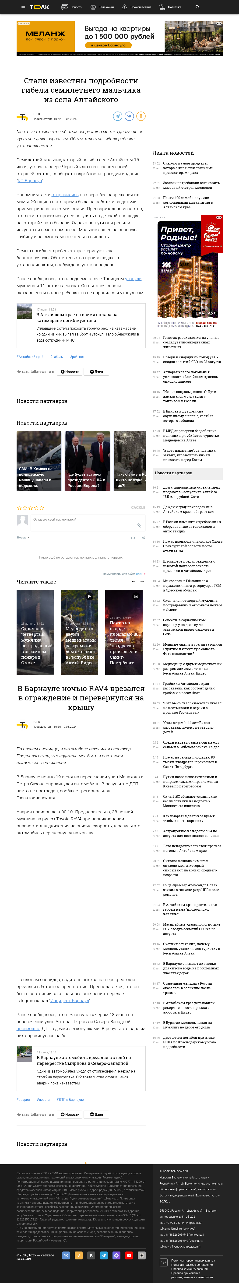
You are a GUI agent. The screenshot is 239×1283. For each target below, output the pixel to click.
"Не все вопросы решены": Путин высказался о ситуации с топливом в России (191, 396)
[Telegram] (117, 116)
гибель (56, 357)
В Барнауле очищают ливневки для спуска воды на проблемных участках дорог (191, 968)
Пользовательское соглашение (192, 1264)
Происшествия (140, 7)
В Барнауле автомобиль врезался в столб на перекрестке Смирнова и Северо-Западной (84, 1060)
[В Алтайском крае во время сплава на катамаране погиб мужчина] (24, 326)
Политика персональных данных (193, 1260)
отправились (65, 194)
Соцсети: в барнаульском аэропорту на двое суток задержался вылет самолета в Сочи (188, 627)
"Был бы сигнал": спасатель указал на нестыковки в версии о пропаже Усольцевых (192, 708)
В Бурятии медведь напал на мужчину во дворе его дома (187, 1024)
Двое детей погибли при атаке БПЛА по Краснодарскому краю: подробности (190, 1042)
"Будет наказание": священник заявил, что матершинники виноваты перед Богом (189, 455)
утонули (133, 278)
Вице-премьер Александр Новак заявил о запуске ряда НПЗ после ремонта (191, 890)
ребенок (77, 357)
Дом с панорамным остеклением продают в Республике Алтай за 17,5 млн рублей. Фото (191, 492)
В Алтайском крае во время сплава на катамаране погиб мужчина (76, 317)
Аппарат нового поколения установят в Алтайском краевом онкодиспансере (191, 377)
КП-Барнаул (30, 180)
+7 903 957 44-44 (177, 1222)
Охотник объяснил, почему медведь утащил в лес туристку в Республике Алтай (191, 948)
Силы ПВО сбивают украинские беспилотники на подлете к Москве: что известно (190, 801)
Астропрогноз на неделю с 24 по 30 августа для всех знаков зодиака (192, 833)
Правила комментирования (189, 1269)
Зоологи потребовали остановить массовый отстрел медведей (191, 185)
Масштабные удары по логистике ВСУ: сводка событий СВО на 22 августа (191, 929)
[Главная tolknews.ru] (39, 7)
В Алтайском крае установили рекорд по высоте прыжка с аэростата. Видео (189, 1007)
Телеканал (106, 7)
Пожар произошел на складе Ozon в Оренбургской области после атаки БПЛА (193, 546)
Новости (76, 7)
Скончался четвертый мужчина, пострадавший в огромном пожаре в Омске (37, 646)
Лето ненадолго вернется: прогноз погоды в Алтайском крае (192, 848)
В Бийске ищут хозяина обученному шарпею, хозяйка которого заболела (188, 416)
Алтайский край (30, 357)
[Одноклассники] (141, 116)
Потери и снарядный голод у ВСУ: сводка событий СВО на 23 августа (192, 359)
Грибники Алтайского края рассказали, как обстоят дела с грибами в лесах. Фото (189, 688)
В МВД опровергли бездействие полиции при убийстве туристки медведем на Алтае (191, 435)
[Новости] (69, 372)
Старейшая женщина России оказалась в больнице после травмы (187, 988)
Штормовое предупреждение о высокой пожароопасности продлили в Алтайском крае (189, 566)
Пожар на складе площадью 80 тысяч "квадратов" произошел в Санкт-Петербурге (124, 642)
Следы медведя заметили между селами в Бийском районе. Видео (191, 744)
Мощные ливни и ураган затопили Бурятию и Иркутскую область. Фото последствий (192, 649)
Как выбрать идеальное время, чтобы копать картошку (189, 818)
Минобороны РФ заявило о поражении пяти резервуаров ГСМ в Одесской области (192, 585)
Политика (174, 7)
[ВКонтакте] (129, 116)
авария (23, 1099)
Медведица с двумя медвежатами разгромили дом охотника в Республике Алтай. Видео (81, 646)
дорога (43, 1099)
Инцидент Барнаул (69, 1000)
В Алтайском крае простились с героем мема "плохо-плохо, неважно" (190, 909)
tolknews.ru (179, 1171)
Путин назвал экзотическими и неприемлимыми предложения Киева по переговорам (190, 781)
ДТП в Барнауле (70, 1099)
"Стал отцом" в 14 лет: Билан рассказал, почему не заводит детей (188, 727)
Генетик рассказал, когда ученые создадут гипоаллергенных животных (191, 342)
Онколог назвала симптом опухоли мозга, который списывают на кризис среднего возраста (190, 868)
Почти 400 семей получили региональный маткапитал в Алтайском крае (188, 202)
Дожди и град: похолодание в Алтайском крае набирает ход (188, 509)
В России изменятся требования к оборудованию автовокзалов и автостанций (192, 526)
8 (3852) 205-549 (177, 1240)
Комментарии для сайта (124, 574)
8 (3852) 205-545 (177, 1234)
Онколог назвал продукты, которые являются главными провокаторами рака (188, 168)
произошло (28, 1028)
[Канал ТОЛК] (96, 372)
